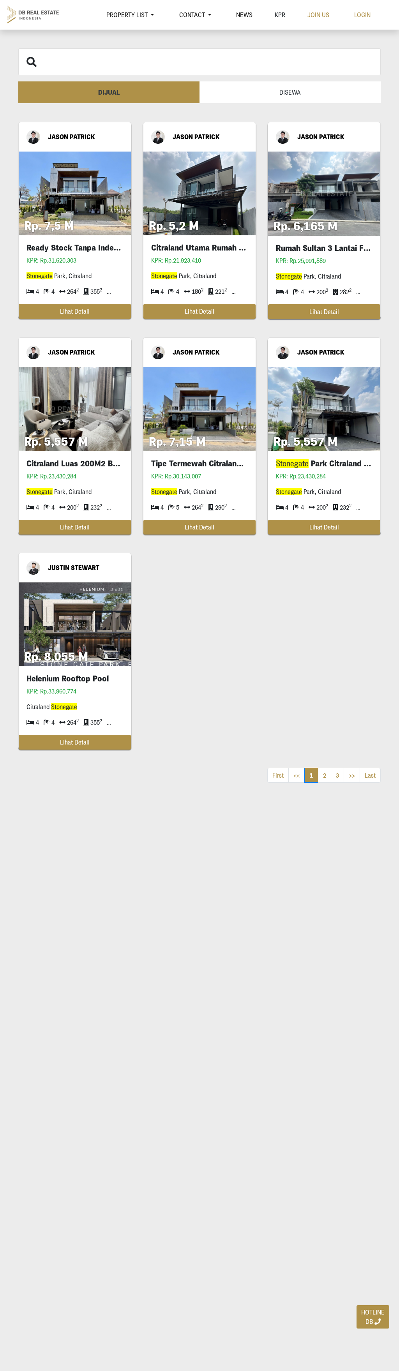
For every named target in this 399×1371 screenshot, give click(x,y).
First (278, 775)
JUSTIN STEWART (73, 568)
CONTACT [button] (193, 14)
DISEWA (290, 92)
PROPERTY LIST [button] (127, 14)
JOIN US (318, 14)
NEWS (244, 14)
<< (296, 775)
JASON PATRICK (71, 137)
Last (370, 775)
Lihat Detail (75, 311)
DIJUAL (109, 92)
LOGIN (362, 14)
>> (352, 775)
